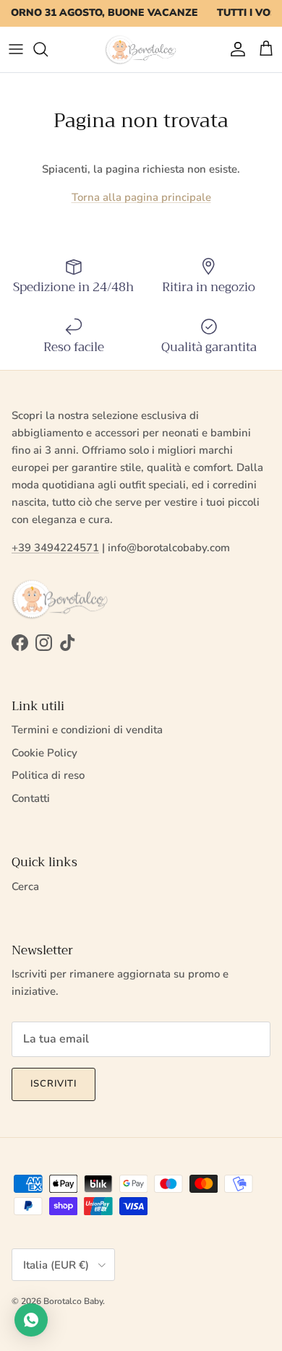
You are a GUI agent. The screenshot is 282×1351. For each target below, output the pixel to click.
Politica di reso (48, 775)
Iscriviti (53, 1083)
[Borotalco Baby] (141, 49)
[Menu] (16, 49)
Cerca (25, 886)
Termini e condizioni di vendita (87, 729)
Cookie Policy (44, 753)
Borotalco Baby (73, 1301)
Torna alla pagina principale (141, 197)
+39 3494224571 (55, 547)
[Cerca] (48, 49)
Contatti (31, 798)
